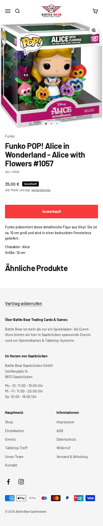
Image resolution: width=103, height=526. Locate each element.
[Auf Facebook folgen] (8, 481)
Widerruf (63, 448)
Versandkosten (41, 190)
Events (10, 439)
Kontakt (11, 465)
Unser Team (14, 456)
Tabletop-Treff (16, 448)
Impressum (65, 422)
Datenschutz (66, 439)
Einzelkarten (14, 431)
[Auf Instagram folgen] (21, 481)
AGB (59, 431)
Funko (10, 136)
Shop (9, 422)
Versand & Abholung (72, 456)
